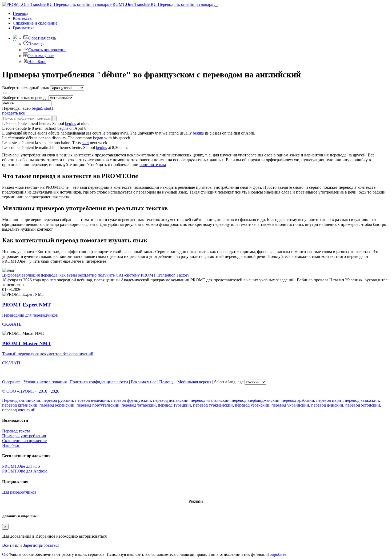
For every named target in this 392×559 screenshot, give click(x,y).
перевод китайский (19, 405)
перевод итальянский (210, 400)
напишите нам (152, 164)
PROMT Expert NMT (26, 305)
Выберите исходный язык (25, 87)
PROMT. (161, 4)
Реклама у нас (41, 55)
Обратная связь (42, 38)
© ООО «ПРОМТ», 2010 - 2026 (30, 391)
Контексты (23, 18)
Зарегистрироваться (41, 545)
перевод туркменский (213, 405)
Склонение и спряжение (24, 440)
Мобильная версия (194, 382)
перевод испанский (171, 400)
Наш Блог (37, 61)
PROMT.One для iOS (21, 466)
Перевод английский (21, 400)
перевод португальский (98, 405)
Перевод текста (16, 431)
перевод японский (18, 410)
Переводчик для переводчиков (30, 315)
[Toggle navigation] (216, 6)
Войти (8, 545)
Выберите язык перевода (24, 97)
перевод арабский (298, 400)
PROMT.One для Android (24, 471)
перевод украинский (290, 405)
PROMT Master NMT (26, 343)
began (98, 138)
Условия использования (45, 382)
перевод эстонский (362, 405)
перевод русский (57, 400)
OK (5, 554)
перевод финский (327, 405)
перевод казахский (362, 400)
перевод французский (131, 400)
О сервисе (11, 382)
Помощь (35, 44)
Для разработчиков (19, 492)
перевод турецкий (174, 405)
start (85, 142)
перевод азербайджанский (255, 400)
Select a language (228, 382)
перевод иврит (329, 400)
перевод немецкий (92, 400)
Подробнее (276, 554)
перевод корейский (56, 405)
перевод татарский (139, 405)
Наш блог (11, 445)
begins (70, 123)
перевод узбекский (252, 405)
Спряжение (35, 23)
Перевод (20, 13)
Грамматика (23, 28)
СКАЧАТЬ (11, 324)
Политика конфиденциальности (99, 382)
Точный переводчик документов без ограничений (47, 354)
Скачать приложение (47, 50)
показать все (13, 113)
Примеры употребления (24, 436)
